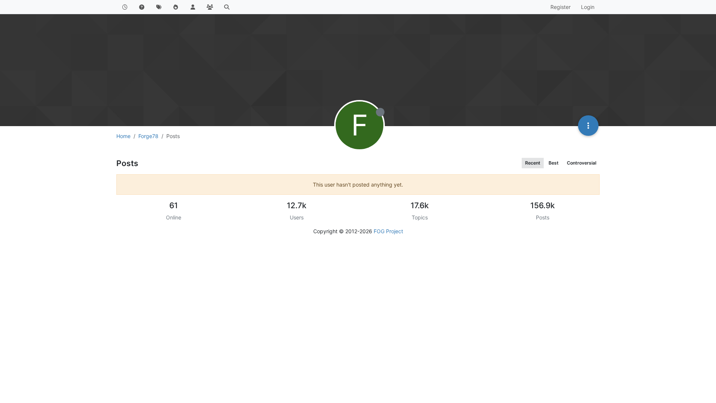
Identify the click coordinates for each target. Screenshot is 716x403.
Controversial (581, 163)
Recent (532, 163)
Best (554, 163)
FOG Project (388, 231)
